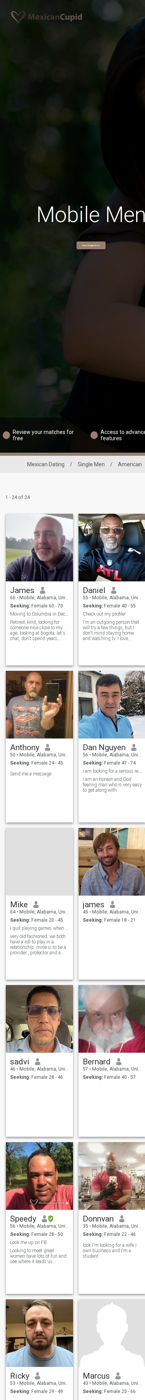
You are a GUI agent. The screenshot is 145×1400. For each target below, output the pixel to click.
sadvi (19, 1061)
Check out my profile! (104, 614)
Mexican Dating (46, 464)
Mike (19, 904)
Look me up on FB (28, 1242)
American (130, 464)
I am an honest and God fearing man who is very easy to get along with (112, 785)
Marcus (96, 1376)
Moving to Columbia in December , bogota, (39, 614)
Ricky (19, 1376)
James (22, 590)
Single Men (91, 464)
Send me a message (30, 774)
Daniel (94, 590)
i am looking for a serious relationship (112, 771)
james (93, 904)
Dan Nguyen (104, 747)
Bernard (97, 1061)
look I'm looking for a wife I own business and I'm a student (109, 1250)
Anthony (24, 747)
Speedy (23, 1218)
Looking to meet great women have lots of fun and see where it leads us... (38, 1256)
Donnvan (98, 1218)
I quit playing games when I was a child (39, 928)
